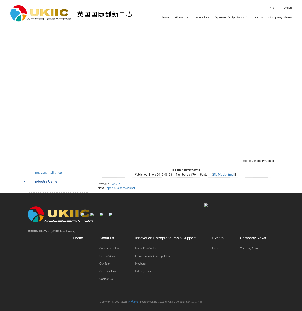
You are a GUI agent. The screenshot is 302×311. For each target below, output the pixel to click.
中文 (272, 7)
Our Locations (107, 271)
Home (165, 18)
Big (215, 174)
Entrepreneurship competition (152, 256)
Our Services (107, 256)
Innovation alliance (48, 172)
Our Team (105, 263)
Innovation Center (145, 248)
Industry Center (46, 181)
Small (231, 174)
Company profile (109, 248)
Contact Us (106, 279)
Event (215, 248)
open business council (121, 188)
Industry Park (143, 271)
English (287, 7)
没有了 (116, 184)
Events (258, 18)
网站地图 (133, 301)
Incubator (140, 263)
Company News (280, 18)
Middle (222, 174)
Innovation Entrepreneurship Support (220, 18)
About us (181, 18)
